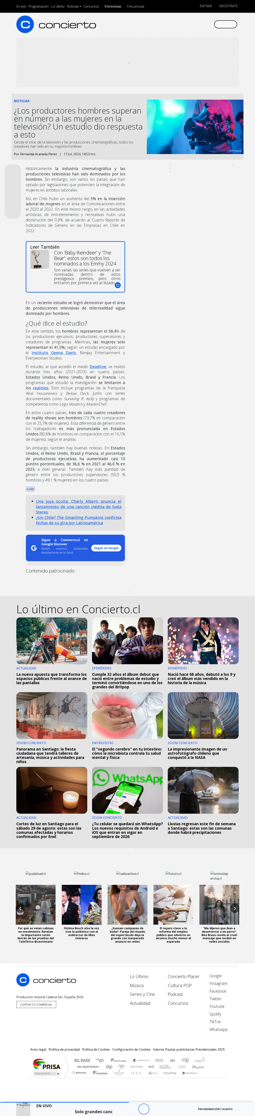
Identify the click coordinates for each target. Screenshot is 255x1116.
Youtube (217, 1006)
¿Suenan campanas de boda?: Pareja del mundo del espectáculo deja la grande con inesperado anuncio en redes (127, 934)
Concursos (91, 6)
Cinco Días (136, 1066)
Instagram (218, 983)
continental (151, 1066)
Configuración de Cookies (131, 1049)
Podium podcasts (79, 1071)
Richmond (79, 1077)
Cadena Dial (186, 1066)
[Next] (165, 1109)
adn (184, 1060)
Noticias (73, 6)
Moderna (99, 1077)
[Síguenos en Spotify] (197, 24)
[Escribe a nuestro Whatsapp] (211, 24)
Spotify (215, 1014)
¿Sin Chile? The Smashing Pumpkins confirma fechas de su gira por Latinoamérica (78, 520)
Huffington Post (87, 1066)
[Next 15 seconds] (154, 1109)
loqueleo (169, 1077)
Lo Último (58, 6)
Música (137, 985)
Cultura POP (180, 985)
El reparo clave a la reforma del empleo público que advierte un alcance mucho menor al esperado (173, 934)
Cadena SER (159, 1060)
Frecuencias (135, 6)
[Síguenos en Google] (165, 24)
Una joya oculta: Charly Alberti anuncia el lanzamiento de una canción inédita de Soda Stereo (78, 507)
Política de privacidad (64, 1049)
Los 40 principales (101, 1060)
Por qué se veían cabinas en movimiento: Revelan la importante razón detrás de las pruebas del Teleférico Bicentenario (35, 934)
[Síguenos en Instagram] (171, 24)
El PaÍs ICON (135, 1077)
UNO (109, 1066)
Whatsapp (218, 1029)
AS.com (171, 1060)
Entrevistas (113, 6)
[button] (64, 1102)
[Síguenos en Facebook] (178, 24)
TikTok (215, 1021)
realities (40, 388)
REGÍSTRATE (228, 6)
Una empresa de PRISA (46, 1064)
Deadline (98, 366)
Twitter (215, 998)
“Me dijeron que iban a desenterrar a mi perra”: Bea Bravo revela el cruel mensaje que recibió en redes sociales (219, 934)
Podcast (175, 994)
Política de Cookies (96, 1049)
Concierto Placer (184, 976)
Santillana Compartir (141, 1060)
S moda (151, 1077)
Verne (174, 1066)
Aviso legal (38, 1049)
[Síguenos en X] (184, 24)
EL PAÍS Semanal (162, 1066)
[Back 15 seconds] (132, 1109)
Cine (31, 489)
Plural (118, 1077)
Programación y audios (215, 1109)
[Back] (121, 1109)
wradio (121, 1066)
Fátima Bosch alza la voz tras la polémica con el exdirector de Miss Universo (81, 933)
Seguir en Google (106, 548)
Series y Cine (142, 994)
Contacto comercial (36, 1004)
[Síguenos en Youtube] (191, 24)
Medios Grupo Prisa (46, 1073)
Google (215, 975)
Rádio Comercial (205, 1077)
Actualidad (140, 1003)
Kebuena (200, 1066)
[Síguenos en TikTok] (204, 24)
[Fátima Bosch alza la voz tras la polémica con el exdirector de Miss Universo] (82, 905)
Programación (38, 6)
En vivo (21, 6)
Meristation (188, 1077)
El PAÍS (82, 1060)
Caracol (200, 1060)
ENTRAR (205, 6)
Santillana (120, 1060)
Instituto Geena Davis (54, 352)
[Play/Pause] (143, 1109)
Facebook (217, 991)
